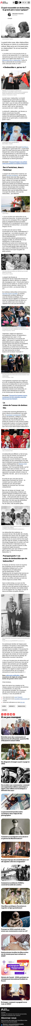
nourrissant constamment (13, 415)
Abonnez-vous (8, 1018)
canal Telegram (18, 697)
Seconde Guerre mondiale (10, 293)
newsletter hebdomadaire (21, 699)
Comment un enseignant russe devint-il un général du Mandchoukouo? (14, 837)
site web (22, 702)
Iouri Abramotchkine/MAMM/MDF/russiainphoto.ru (13, 529)
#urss (4, 706)
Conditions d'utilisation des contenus (10, 1015)
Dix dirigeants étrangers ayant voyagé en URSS (15, 763)
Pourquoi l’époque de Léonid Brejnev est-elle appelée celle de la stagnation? (15, 860)
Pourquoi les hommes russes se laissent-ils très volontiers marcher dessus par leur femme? (14, 397)
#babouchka (21, 706)
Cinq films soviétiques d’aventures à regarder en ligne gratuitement (13, 907)
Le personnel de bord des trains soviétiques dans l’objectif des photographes (12, 813)
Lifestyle (10, 18)
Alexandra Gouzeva (17, 13)
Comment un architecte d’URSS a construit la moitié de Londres (12, 884)
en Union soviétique (12, 175)
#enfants (11, 706)
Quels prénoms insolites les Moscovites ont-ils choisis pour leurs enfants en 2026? (14, 954)
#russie (4, 710)
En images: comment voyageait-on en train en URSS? (14, 1003)
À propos (3, 1012)
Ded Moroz (25, 147)
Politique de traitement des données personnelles (14, 1014)
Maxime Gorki (23, 464)
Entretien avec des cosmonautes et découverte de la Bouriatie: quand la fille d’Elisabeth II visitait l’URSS (15, 738)
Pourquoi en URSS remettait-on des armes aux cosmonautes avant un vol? (14, 930)
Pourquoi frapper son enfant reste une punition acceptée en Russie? (14, 162)
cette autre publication (13, 675)
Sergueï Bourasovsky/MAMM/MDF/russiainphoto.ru (13, 640)
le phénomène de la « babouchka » (13, 59)
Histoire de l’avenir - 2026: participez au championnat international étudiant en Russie (15, 979)
